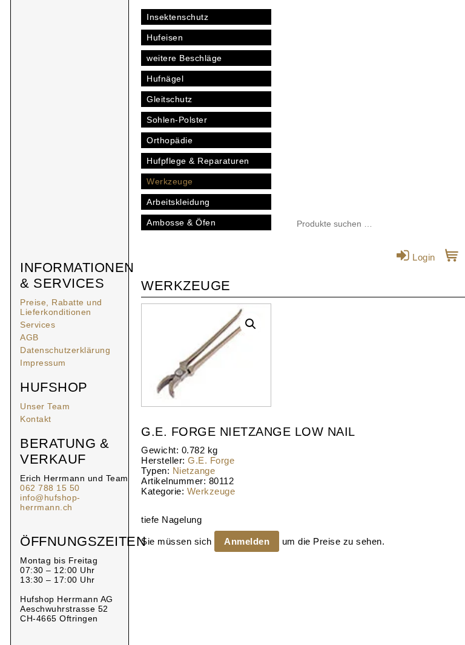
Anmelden (246, 541)
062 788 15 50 (50, 488)
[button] (251, 324)
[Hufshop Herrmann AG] (69, 60)
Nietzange (194, 470)
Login (422, 257)
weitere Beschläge (184, 58)
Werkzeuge (170, 181)
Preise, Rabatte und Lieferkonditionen (61, 307)
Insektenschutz (177, 17)
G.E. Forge (211, 460)
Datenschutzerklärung (65, 350)
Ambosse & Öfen (181, 222)
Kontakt (35, 419)
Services (37, 324)
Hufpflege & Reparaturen (198, 161)
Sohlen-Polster (177, 120)
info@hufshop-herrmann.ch (50, 502)
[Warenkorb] (452, 257)
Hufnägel (165, 78)
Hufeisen (165, 37)
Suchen (408, 224)
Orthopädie (170, 140)
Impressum (43, 363)
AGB (29, 337)
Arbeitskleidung (178, 202)
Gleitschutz (170, 99)
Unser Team (45, 406)
